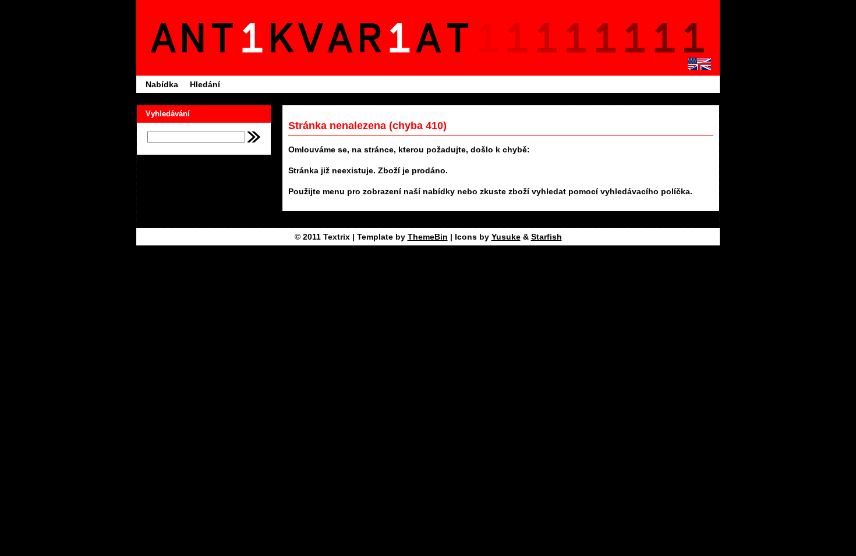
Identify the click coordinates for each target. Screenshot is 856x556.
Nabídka (162, 84)
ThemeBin (428, 236)
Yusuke (506, 236)
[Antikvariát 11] (313, 37)
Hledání (205, 84)
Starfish (546, 236)
